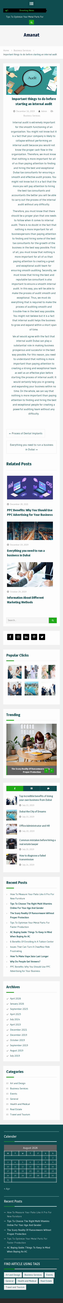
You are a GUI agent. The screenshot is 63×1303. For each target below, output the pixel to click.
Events (13, 1093)
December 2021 (18, 1029)
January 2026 (17, 1003)
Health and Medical (20, 1104)
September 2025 (19, 1008)
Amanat (31, 35)
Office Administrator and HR (34, 825)
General (14, 1098)
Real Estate (16, 1109)
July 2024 (15, 1019)
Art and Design (17, 1083)
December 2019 (18, 1034)
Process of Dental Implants (27, 433)
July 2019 (15, 1055)
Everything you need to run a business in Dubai (31, 447)
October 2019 (17, 1040)
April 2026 (15, 998)
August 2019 (16, 1050)
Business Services (32, 115)
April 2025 (15, 1014)
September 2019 (19, 1045)
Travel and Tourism (20, 1114)
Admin (44, 111)
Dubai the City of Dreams (32, 811)
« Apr (7, 1188)
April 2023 (15, 1024)
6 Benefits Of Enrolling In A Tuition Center (32, 941)
